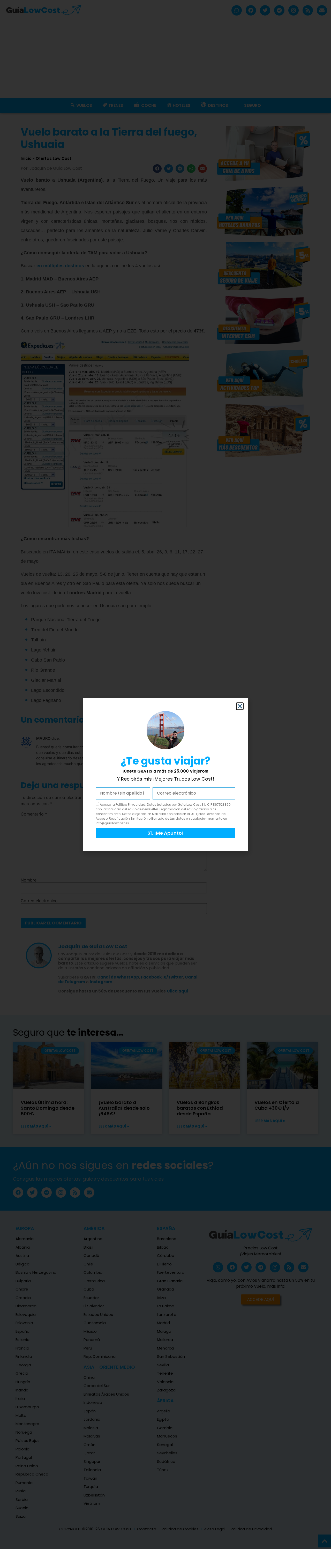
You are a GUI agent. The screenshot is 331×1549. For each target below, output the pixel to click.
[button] (240, 706)
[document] (165, 774)
